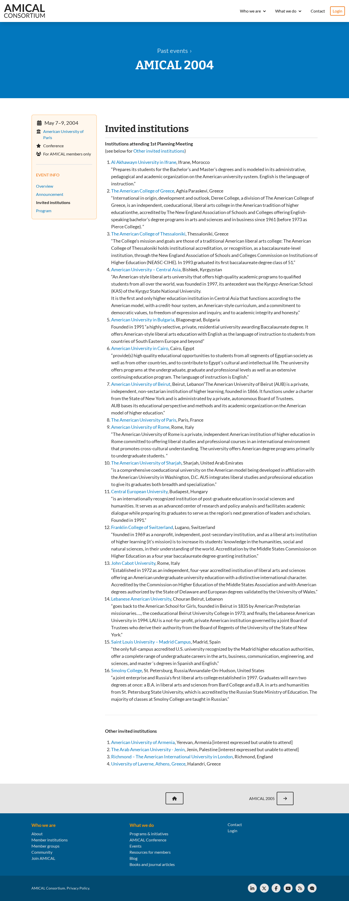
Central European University (139, 491)
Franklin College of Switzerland (142, 527)
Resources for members (150, 852)
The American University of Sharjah (146, 463)
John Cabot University (133, 563)
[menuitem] (64, 194)
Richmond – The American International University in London (172, 756)
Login (337, 10)
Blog (133, 858)
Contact (318, 10)
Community (41, 852)
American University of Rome (140, 427)
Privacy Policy (78, 888)
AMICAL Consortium (48, 888)
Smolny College (126, 670)
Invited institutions (54, 202)
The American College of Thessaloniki (148, 233)
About (37, 833)
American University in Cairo (139, 348)
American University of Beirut (140, 384)
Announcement (51, 194)
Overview (46, 186)
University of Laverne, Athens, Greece (148, 764)
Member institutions (49, 839)
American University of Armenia (143, 742)
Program (45, 210)
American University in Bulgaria (142, 319)
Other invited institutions (158, 151)
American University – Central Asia (146, 269)
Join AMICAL (43, 858)
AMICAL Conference (148, 839)
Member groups (45, 845)
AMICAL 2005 (262, 798)
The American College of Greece (142, 191)
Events (136, 845)
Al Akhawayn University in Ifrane (143, 162)
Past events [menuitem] (172, 50)
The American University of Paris (143, 420)
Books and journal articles (152, 864)
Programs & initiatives (149, 833)
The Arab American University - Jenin (148, 749)
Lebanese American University (141, 599)
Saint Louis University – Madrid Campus (151, 642)
